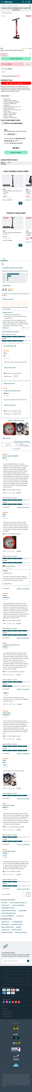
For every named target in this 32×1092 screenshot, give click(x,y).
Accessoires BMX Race (18, 905)
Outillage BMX (22, 910)
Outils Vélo (4, 902)
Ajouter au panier (16, 152)
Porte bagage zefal (17, 921)
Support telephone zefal (7, 927)
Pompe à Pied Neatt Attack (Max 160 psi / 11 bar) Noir (12, 191)
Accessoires (20, 915)
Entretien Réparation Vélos (8, 913)
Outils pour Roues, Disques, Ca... (18, 902)
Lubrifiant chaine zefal (7, 932)
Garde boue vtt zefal (16, 924)
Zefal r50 (18, 927)
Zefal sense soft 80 (16, 929)
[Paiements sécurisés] (11, 991)
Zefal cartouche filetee (21, 932)
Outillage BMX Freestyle (7, 908)
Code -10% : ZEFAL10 (16, 83)
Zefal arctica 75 (5, 929)
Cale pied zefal (5, 924)
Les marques (5, 976)
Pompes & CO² (5, 905)
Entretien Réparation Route (8, 910)
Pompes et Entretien (7, 12)
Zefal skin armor (5, 921)
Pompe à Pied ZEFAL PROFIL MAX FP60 (12, 232)
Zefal (1, 48)
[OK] (28, 961)
